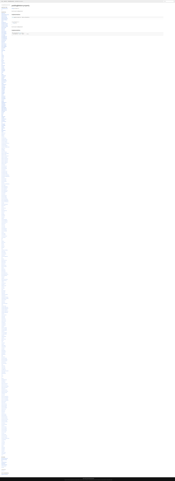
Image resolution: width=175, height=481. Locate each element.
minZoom (2, 335)
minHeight (3, 92)
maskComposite (3, 314)
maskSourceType (4, 327)
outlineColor (3, 96)
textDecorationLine (4, 384)
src (1, 377)
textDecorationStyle (4, 387)
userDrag (2, 440)
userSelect (3, 443)
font (2, 64)
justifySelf (2, 284)
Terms (87, 478)
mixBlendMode (3, 336)
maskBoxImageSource (4, 311)
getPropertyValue (4, 459)
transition (2, 433)
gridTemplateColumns (4, 274)
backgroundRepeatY (4, 162)
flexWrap (2, 247)
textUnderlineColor (4, 416)
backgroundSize (3, 163)
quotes (2, 113)
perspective (3, 356)
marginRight (3, 87)
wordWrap (3, 449)
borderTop (3, 42)
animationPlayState (4, 145)
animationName (3, 144)
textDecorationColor (4, 383)
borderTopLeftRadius (4, 199)
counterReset (3, 237)
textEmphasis (3, 388)
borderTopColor (3, 43)
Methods (3, 457)
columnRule (3, 227)
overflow (2, 99)
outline (2, 94)
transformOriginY (4, 429)
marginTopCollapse (4, 303)
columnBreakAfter (4, 219)
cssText (2, 57)
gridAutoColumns (4, 260)
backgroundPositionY (4, 159)
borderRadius (3, 192)
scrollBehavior (3, 369)
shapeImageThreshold (4, 370)
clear (2, 51)
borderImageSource (4, 190)
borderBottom (3, 22)
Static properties (5, 473)
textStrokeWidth (3, 415)
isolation (2, 281)
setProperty (3, 463)
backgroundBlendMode (5, 153)
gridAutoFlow (3, 261)
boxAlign (2, 202)
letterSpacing (3, 75)
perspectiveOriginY (4, 360)
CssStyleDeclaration (11, 1)
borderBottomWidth (4, 26)
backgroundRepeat (4, 19)
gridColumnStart (4, 266)
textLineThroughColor (4, 396)
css (1, 9)
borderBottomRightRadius (5, 176)
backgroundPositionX (4, 158)
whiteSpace (3, 127)
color (2, 54)
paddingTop (3, 106)
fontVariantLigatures (4, 256)
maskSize (2, 326)
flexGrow (2, 244)
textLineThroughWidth (4, 400)
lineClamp (2, 288)
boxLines (2, 209)
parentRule (3, 111)
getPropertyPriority (4, 458)
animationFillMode (4, 141)
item (2, 460)
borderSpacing (3, 40)
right (2, 115)
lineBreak (2, 286)
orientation (3, 342)
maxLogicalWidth (4, 330)
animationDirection (4, 139)
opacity (2, 340)
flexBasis (2, 241)
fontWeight (3, 70)
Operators (3, 469)
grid (2, 257)
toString (2, 467)
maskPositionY (3, 321)
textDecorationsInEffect (5, 386)
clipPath (2, 218)
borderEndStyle (3, 180)
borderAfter (3, 164)
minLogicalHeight (4, 332)
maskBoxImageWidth (4, 312)
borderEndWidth (4, 181)
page (2, 355)
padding (2, 101)
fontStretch (3, 255)
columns (2, 232)
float (2, 248)
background (3, 13)
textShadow (3, 411)
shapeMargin (3, 372)
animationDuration (4, 140)
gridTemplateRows (4, 275)
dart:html (5, 1)
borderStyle (3, 41)
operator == (3, 470)
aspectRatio (3, 150)
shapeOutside (3, 373)
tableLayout (3, 116)
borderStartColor (4, 195)
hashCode (2, 276)
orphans (2, 344)
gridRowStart (3, 270)
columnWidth (3, 234)
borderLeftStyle (3, 32)
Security (93, 478)
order (2, 341)
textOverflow (3, 402)
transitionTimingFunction (5, 438)
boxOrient (2, 211)
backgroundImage (4, 17)
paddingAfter (3, 350)
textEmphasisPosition (4, 391)
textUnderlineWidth (4, 421)
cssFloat (2, 56)
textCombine (3, 382)
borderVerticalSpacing (4, 201)
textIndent (3, 120)
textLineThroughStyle (4, 398)
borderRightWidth (4, 38)
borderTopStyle (3, 45)
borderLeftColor (3, 31)
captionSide (3, 50)
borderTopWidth (4, 46)
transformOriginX (4, 428)
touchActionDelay (4, 424)
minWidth (2, 93)
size (2, 374)
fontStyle (2, 68)
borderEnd (3, 177)
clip (2, 52)
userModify (3, 442)
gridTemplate (3, 271)
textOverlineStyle (4, 406)
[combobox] (168, 1)
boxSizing (2, 216)
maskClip (2, 313)
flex (1, 239)
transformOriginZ (4, 430)
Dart (2, 1)
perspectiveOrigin (4, 358)
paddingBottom (3, 102)
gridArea (2, 258)
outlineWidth (3, 98)
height (2, 71)
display (2, 61)
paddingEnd (3, 353)
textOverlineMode (4, 405)
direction (2, 60)
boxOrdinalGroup (4, 210)
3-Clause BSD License (109, 479)
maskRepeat (3, 322)
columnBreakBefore (4, 220)
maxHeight (3, 89)
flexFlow (2, 243)
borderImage (3, 185)
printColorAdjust (4, 363)
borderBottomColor (4, 23)
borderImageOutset (4, 186)
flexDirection (3, 242)
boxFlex (2, 206)
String (13, 8)
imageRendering (3, 280)
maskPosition (3, 318)
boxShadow (3, 215)
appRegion (3, 149)
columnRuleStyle (4, 229)
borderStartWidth (4, 197)
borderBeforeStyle (4, 172)
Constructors (4, 7)
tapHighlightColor (4, 379)
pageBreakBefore (4, 108)
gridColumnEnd (3, 265)
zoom (2, 454)
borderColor (3, 28)
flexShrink (3, 246)
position (2, 112)
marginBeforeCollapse (4, 297)
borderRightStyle (4, 37)
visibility (2, 126)
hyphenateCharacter (4, 279)
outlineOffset (3, 345)
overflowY (2, 349)
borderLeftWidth (4, 33)
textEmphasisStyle (4, 392)
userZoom (3, 444)
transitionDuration (4, 435)
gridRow (2, 267)
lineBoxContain (3, 285)
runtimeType (3, 368)
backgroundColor (4, 15)
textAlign (2, 117)
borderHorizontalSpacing (5, 183)
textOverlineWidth (4, 407)
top (2, 122)
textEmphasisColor (4, 389)
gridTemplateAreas (4, 272)
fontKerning (3, 251)
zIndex (2, 131)
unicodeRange (3, 439)
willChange (3, 447)
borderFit (2, 182)
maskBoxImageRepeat (4, 308)
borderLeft (3, 29)
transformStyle (3, 431)
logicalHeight (3, 290)
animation (3, 136)
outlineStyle (3, 97)
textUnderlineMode (4, 417)
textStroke (3, 412)
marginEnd (3, 300)
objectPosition (3, 339)
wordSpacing (3, 130)
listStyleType (3, 82)
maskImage (3, 316)
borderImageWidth (4, 191)
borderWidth (3, 47)
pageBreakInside (4, 110)
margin (2, 83)
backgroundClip (3, 154)
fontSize (2, 66)
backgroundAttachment (5, 14)
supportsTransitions (4, 474)
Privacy (90, 478)
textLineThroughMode (4, 397)
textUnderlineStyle (4, 420)
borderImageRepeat (4, 187)
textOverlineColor (4, 403)
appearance (3, 148)
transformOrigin (3, 426)
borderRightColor (4, 36)
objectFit (2, 337)
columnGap (3, 225)
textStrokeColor (3, 414)
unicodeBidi (3, 124)
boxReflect (3, 214)
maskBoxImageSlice (4, 309)
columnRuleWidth (4, 230)
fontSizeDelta (3, 252)
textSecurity (3, 410)
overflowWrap (3, 346)
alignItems (3, 134)
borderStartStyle (4, 196)
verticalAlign (3, 125)
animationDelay (3, 138)
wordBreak (3, 448)
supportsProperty (4, 464)
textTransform (3, 121)
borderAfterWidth (4, 168)
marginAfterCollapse (4, 294)
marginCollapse (3, 299)
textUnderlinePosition (4, 419)
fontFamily (3, 65)
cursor (2, 59)
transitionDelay (3, 434)
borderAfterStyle (4, 167)
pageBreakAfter (3, 107)
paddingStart (3, 354)
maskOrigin (3, 317)
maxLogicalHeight (4, 328)
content (2, 55)
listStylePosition (4, 80)
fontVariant (3, 69)
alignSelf (2, 135)
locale (2, 289)
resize (2, 364)
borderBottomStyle (4, 24)
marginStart (3, 302)
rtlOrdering (3, 365)
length (2, 74)
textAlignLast (3, 381)
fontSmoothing (3, 253)
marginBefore (3, 295)
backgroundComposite (4, 155)
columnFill (3, 224)
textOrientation (3, 401)
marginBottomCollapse (4, 298)
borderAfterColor (4, 166)
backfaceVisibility (4, 152)
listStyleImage (3, 79)
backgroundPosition (4, 18)
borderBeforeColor (4, 171)
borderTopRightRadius (4, 200)
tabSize (2, 378)
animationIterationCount (5, 143)
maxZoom (2, 331)
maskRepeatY (3, 325)
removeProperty (4, 462)
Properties (3, 12)
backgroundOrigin (4, 157)
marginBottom (3, 84)
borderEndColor (3, 178)
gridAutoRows (3, 262)
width (2, 129)
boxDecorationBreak (4, 204)
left (1, 73)
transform (2, 425)
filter (2, 238)
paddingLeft (3, 103)
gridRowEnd (3, 269)
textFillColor (3, 393)
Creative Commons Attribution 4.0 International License (87, 479)
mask (2, 304)
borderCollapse (3, 27)
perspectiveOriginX (4, 359)
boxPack (2, 213)
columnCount (3, 223)
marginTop (3, 88)
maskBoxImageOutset (4, 307)
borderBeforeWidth (4, 173)
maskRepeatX (3, 323)
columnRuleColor (4, 228)
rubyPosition (3, 367)
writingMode (3, 453)
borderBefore (3, 169)
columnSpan (3, 233)
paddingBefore (3, 351)
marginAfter (3, 293)
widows (2, 445)
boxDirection (3, 205)
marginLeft (3, 85)
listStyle (2, 78)
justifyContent (3, 283)
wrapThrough (3, 452)
